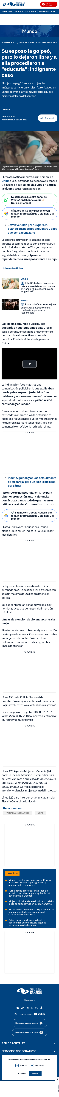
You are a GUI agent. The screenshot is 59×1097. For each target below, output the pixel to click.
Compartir (47, 118)
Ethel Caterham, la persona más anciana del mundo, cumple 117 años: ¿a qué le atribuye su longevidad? (38, 287)
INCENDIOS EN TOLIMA (25, 11)
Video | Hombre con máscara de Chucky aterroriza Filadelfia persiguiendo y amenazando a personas (29, 882)
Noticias (24, 1065)
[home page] (29, 991)
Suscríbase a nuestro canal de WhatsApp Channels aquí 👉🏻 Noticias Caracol (29, 199)
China (6, 180)
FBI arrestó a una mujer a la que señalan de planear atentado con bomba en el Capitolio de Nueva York (31, 912)
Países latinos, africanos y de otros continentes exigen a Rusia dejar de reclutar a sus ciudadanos (27, 922)
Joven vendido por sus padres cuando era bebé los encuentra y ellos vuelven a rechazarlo (32, 228)
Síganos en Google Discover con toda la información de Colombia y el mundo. (32, 213)
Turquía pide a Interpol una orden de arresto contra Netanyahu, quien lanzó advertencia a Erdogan (29, 893)
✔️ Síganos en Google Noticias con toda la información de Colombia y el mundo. (32, 515)
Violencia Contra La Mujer (17, 813)
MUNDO (23, 42)
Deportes (39, 1065)
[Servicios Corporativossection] (54, 1051)
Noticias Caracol (9, 42)
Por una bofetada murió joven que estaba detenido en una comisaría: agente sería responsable (39, 308)
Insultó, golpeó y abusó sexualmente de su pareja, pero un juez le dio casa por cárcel (32, 481)
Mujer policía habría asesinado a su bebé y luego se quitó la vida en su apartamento (31, 902)
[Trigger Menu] (4, 4)
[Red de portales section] (54, 1043)
